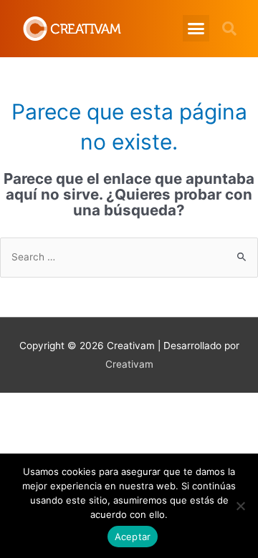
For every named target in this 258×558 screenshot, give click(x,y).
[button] (196, 28)
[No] (240, 506)
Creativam (129, 364)
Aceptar (133, 536)
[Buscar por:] (129, 257)
